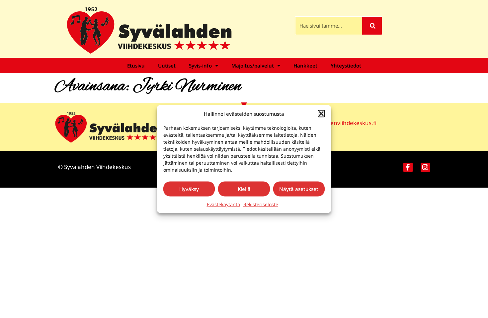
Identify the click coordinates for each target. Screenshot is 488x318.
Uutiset (167, 65)
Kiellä (244, 189)
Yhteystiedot (346, 65)
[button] (321, 113)
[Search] (372, 26)
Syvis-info (200, 65)
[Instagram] (425, 167)
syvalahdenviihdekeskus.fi (341, 123)
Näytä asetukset (298, 189)
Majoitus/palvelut (252, 65)
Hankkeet (305, 65)
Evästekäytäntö (223, 204)
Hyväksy (189, 189)
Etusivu (136, 65)
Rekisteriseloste (260, 204)
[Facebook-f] (408, 167)
